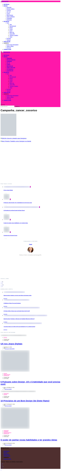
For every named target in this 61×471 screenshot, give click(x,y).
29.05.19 (5, 329)
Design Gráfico (10, 9)
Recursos (6, 21)
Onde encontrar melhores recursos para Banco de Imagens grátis (17, 295)
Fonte (11, 29)
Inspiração (6, 375)
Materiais (6, 4)
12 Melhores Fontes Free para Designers (12, 303)
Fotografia (9, 18)
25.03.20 (5, 298)
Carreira (9, 10)
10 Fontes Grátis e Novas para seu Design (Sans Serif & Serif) (17, 311)
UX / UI (8, 12)
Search (17, 106)
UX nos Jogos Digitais (8, 190)
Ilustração (9, 19)
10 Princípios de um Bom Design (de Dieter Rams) (14, 210)
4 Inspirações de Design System (10, 235)
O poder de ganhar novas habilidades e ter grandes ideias (16, 223)
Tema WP (12, 33)
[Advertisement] (30, 162)
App (11, 24)
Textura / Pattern (14, 35)
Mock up (12, 32)
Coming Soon (7, 49)
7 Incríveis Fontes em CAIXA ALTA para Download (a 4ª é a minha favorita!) (19, 326)
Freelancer (7, 41)
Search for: (3, 104)
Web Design (10, 15)
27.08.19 (5, 321)
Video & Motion (11, 16)
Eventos (9, 38)
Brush (11, 27)
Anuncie (9, 47)
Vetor (11, 37)
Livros (8, 13)
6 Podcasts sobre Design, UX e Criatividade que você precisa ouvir (18, 202)
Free (8, 23)
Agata (30, 244)
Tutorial (8, 40)
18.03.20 (5, 306)
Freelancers (7, 374)
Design (5, 5)
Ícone (11, 30)
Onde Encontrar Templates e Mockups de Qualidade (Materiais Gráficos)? (19, 318)
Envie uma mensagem (12, 44)
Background (13, 26)
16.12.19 (5, 314)
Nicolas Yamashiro (10, 348)
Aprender (9, 7)
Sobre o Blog (10, 46)
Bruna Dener (8, 389)
